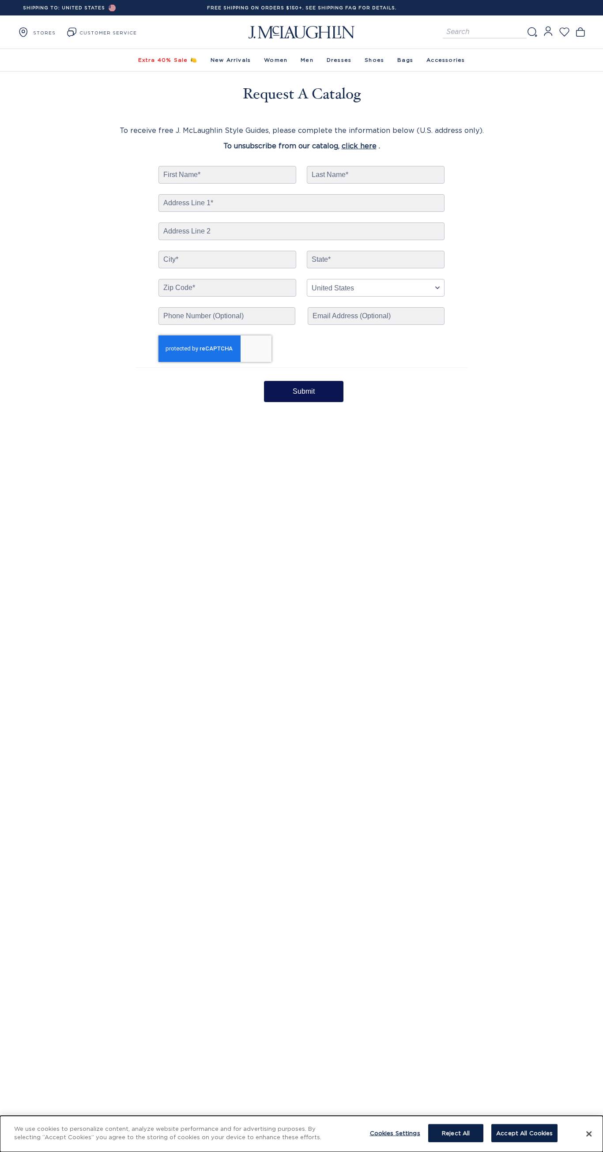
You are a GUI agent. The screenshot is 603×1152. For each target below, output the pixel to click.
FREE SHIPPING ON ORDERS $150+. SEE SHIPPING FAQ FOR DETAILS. (301, 7)
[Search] (532, 32)
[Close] (589, 1134)
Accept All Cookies (524, 1133)
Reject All (456, 1133)
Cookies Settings (395, 1133)
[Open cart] (580, 32)
